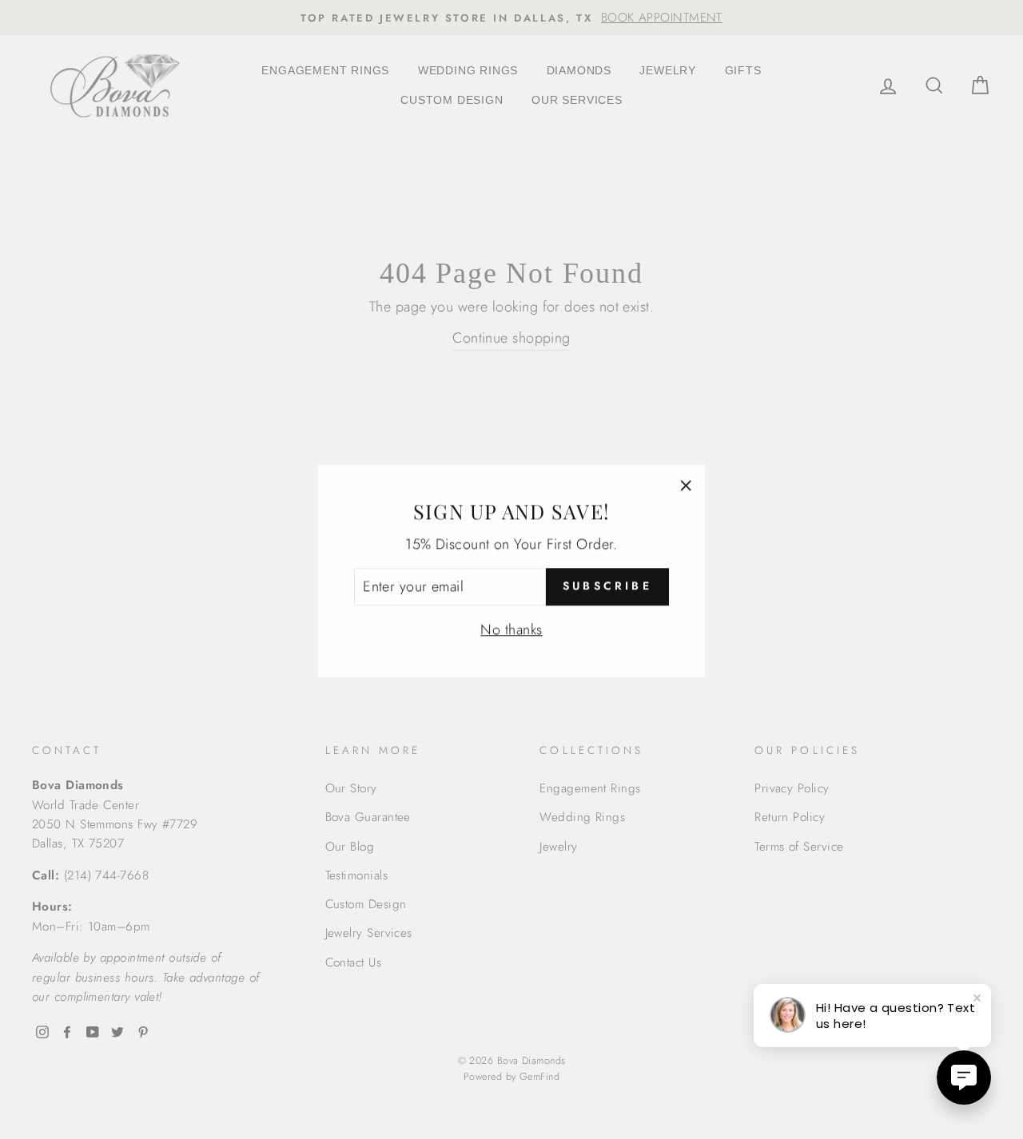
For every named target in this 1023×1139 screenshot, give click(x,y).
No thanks (511, 627)
